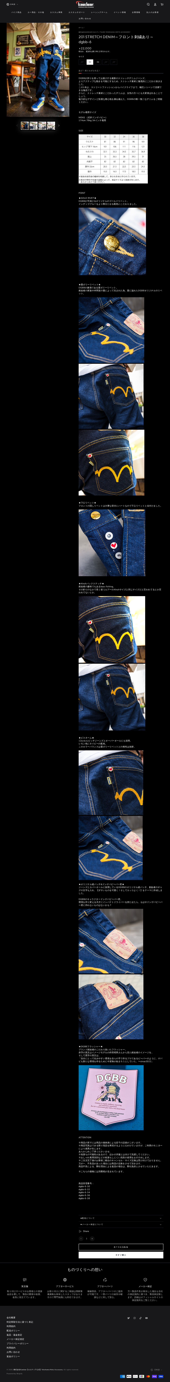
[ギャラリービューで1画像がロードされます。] (25, 126)
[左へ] (17, 126)
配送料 (88, 51)
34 (98, 62)
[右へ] (59, 126)
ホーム (81, 28)
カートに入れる (121, 1247)
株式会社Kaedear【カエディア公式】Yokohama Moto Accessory (104, 32)
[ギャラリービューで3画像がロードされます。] (42, 126)
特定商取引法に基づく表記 (20, 1322)
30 (82, 62)
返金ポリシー (13, 1356)
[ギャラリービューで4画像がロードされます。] (51, 126)
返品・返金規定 (14, 1334)
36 (106, 62)
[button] (148, 4)
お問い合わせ (13, 1352)
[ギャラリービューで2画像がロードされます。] (34, 126)
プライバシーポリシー (18, 1343)
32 (90, 62)
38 (114, 62)
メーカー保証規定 (15, 1339)
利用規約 (11, 1326)
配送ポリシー (13, 1330)
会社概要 (11, 1317)
